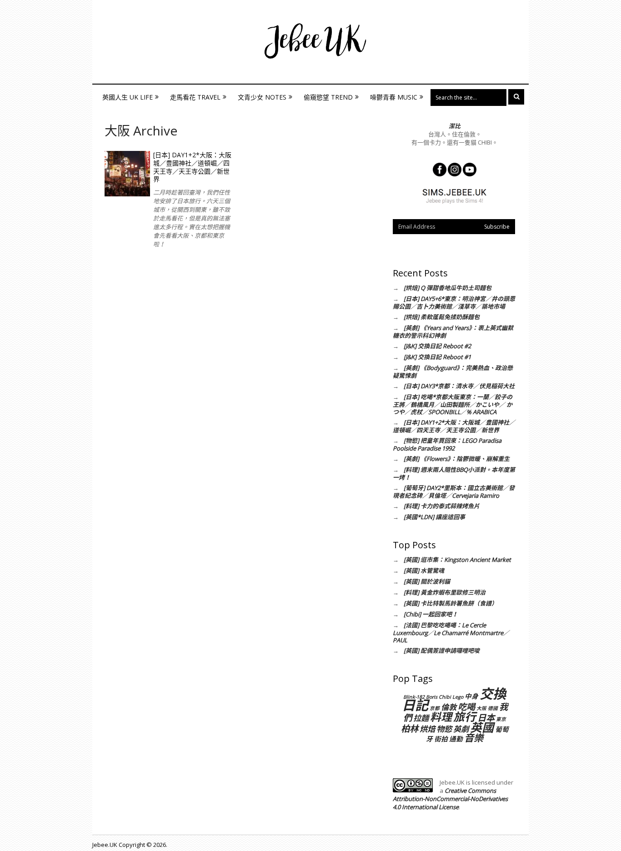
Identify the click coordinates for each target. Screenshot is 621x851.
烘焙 (427, 729)
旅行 (464, 716)
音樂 (473, 737)
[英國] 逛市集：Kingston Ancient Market (457, 560)
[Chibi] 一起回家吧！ (431, 614)
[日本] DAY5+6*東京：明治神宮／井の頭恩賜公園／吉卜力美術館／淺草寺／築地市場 (454, 302)
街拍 (441, 738)
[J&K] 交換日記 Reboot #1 (437, 357)
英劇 (461, 729)
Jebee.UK (104, 845)
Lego (457, 697)
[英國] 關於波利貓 (427, 581)
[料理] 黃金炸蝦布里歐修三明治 (445, 592)
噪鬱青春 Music (393, 97)
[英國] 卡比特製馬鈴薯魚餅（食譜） (450, 603)
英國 (482, 727)
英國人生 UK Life (127, 97)
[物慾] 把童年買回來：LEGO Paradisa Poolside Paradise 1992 (447, 444)
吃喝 (466, 707)
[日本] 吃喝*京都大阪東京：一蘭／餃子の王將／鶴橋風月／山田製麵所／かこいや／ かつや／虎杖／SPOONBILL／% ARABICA (452, 404)
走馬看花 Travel (195, 97)
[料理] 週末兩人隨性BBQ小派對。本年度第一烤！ (454, 473)
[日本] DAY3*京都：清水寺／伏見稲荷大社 (459, 386)
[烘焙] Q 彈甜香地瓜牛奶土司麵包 (447, 288)
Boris (431, 697)
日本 (486, 717)
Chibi (445, 697)
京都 (435, 708)
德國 (493, 708)
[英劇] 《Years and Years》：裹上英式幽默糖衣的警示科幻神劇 (453, 332)
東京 (501, 719)
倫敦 (448, 707)
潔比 (455, 126)
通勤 (456, 738)
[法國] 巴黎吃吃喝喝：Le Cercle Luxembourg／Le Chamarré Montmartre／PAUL (451, 632)
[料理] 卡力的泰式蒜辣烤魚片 (442, 506)
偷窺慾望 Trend (328, 97)
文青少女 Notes (262, 97)
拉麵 (421, 718)
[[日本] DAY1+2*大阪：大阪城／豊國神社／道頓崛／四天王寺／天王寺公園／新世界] (127, 173)
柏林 (409, 728)
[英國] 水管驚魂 (424, 570)
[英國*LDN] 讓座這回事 (434, 517)
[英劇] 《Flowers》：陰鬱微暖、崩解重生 (457, 459)
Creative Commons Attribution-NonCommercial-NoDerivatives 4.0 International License (450, 798)
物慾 (444, 729)
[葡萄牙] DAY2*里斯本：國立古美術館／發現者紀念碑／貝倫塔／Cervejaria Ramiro (454, 492)
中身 (471, 696)
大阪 (481, 708)
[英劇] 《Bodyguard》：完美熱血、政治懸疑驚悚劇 (453, 372)
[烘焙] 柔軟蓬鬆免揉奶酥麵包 (442, 317)
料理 (441, 717)
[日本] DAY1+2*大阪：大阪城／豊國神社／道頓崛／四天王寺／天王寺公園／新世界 (192, 167)
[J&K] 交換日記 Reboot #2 (437, 346)
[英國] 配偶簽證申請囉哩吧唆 (442, 650)
